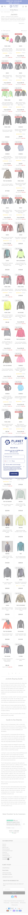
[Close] (25, 438)
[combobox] (6, 461)
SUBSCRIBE (14, 473)
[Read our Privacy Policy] (24, 466)
